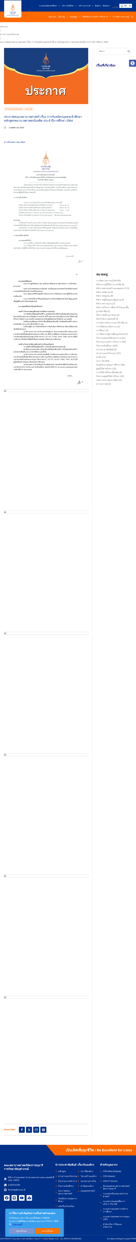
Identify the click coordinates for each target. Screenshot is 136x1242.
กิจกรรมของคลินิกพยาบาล (108, 338)
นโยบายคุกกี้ (17, 1224)
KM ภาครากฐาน (104, 303)
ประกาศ (28, 109)
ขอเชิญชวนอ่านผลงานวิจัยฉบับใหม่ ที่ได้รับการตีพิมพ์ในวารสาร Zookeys (113, 243)
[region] (34, 1223)
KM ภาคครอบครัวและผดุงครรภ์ (111, 288)
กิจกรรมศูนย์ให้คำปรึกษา (108, 376)
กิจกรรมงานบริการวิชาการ (109, 342)
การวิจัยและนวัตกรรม (106, 326)
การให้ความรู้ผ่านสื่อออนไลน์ (110, 334)
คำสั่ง (98, 357)
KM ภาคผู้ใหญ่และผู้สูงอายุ (108, 300)
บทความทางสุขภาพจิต (107, 380)
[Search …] (132, 17)
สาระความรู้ (102, 384)
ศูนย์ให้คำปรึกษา (104, 369)
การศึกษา (100, 330)
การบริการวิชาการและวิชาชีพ (110, 323)
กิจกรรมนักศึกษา (104, 346)
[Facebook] (7, 1198)
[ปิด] (61, 1211)
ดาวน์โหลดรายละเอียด (14, 142)
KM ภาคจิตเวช (103, 292)
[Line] (14, 1198)
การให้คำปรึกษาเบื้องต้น (107, 372)
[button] (132, 63)
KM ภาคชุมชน (103, 296)
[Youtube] (22, 1198)
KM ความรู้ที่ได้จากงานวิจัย (108, 284)
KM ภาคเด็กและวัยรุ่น (106, 315)
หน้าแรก (4, 26)
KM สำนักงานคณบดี (105, 319)
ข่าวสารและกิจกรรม (9, 34)
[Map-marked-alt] (29, 1198)
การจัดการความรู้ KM (106, 280)
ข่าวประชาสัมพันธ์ (105, 349)
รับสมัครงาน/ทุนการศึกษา (108, 365)
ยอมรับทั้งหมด (47, 1231)
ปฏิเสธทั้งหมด (21, 1231)
